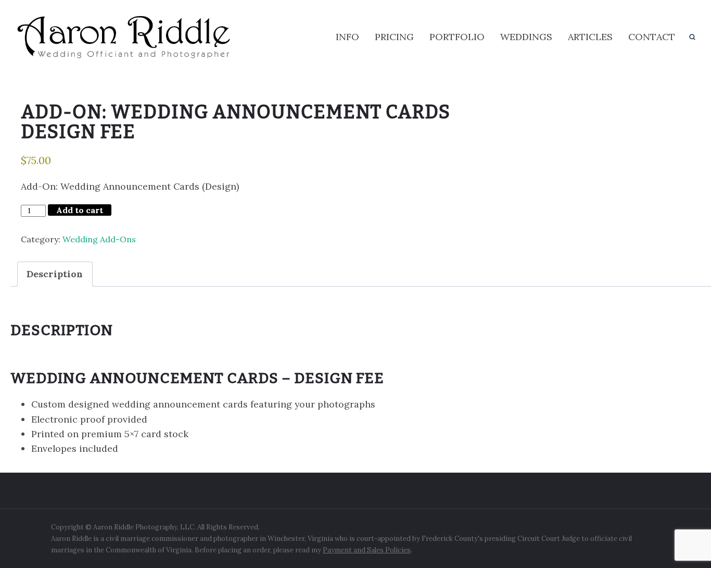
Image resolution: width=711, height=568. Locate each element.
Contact (651, 37)
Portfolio (457, 37)
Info (347, 37)
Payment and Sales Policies (367, 550)
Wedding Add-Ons (99, 239)
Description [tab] (55, 274)
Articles (590, 37)
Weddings (526, 37)
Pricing (394, 37)
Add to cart (79, 210)
